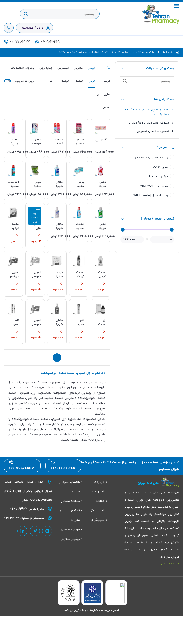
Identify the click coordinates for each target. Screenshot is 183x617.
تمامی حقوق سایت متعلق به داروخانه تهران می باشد (91, 610)
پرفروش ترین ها (29, 74)
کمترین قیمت (78, 74)
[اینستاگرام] (47, 531)
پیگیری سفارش (70, 539)
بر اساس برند (165, 147)
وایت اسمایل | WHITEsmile (150, 195)
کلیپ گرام (98, 520)
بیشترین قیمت (63, 74)
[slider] (172, 230)
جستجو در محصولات (160, 68)
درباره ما (99, 482)
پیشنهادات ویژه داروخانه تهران (35, 216)
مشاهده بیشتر (170, 564)
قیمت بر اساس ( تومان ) (157, 218)
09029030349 (50, 41)
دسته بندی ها (164, 99)
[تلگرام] (35, 531)
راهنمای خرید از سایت (69, 486)
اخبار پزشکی (97, 510)
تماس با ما (97, 491)
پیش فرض (91, 74)
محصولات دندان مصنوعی (153, 131)
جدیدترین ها (46, 74)
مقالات (100, 501)
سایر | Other (160, 167)
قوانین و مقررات (69, 515)
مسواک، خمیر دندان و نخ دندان (149, 123)
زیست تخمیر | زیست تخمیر (151, 157)
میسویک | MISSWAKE (154, 186)
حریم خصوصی (70, 529)
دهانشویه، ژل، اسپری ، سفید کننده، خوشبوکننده (147, 112)
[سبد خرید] (9, 28)
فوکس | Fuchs (158, 176)
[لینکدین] (22, 531)
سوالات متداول (70, 501)
